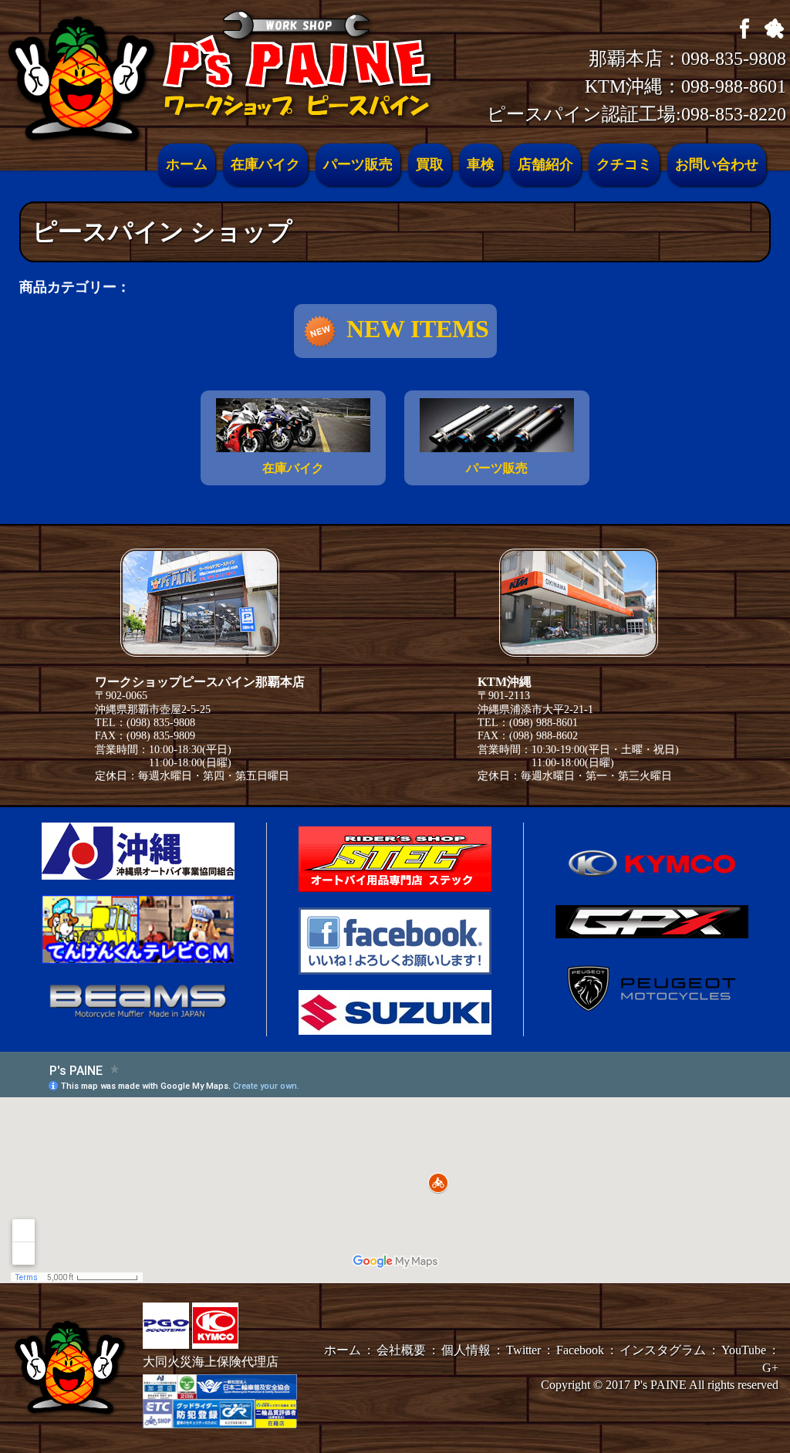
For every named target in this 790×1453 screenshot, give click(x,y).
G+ (770, 1367)
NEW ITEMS (417, 329)
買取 (430, 164)
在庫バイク (265, 164)
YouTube (743, 1350)
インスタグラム (663, 1350)
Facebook (580, 1350)
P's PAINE (660, 1384)
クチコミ (624, 164)
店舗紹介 (545, 164)
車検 (481, 164)
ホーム (187, 164)
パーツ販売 (358, 164)
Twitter (523, 1350)
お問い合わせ (716, 164)
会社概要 (401, 1350)
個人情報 (466, 1350)
